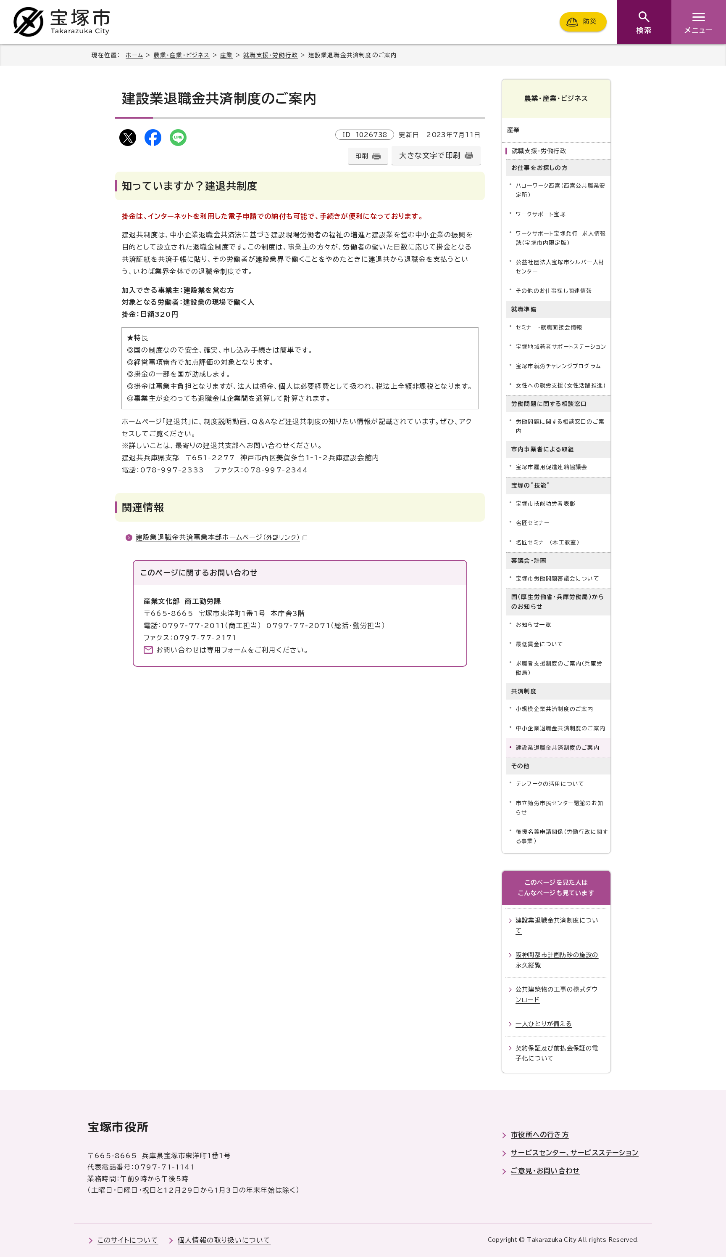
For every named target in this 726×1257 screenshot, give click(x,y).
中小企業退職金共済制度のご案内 (560, 728)
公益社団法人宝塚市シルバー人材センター (560, 267)
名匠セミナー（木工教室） (547, 542)
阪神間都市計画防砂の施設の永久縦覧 (557, 960)
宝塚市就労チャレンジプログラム (558, 366)
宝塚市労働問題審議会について (558, 578)
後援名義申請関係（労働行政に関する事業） (562, 836)
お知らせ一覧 (533, 625)
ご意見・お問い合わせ (545, 1170)
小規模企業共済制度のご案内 (555, 709)
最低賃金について (540, 644)
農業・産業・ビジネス (182, 55)
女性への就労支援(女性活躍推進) (561, 385)
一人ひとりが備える (544, 1024)
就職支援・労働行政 (270, 55)
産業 (226, 55)
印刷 (361, 156)
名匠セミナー (533, 523)
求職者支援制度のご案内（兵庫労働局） (559, 668)
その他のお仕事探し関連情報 (554, 291)
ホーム (134, 55)
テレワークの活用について (550, 784)
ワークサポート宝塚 (541, 214)
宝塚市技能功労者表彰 (546, 504)
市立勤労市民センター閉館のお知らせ (559, 808)
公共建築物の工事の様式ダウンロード (557, 994)
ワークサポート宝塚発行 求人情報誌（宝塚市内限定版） (561, 238)
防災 (590, 22)
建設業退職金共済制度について (557, 925)
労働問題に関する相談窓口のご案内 (560, 426)
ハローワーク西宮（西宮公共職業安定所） (560, 190)
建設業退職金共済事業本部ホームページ (218, 537)
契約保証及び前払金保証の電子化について (557, 1053)
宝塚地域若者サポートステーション (561, 347)
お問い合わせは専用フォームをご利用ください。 (232, 650)
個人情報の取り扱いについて (224, 1240)
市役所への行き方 (540, 1134)
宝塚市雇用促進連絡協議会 (551, 467)
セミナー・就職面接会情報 (549, 327)
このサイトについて (127, 1240)
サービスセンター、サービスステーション (575, 1152)
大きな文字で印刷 (429, 155)
